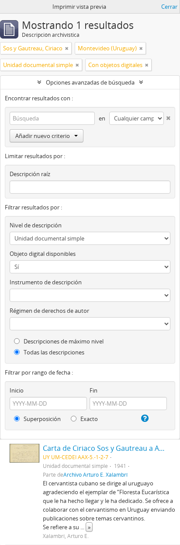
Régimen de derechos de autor (49, 311)
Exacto (88, 419)
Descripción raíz (30, 174)
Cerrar (169, 7)
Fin (93, 390)
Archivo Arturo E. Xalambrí (95, 474)
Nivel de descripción (36, 225)
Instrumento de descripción (46, 282)
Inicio (17, 390)
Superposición (41, 419)
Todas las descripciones (53, 352)
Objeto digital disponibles (43, 254)
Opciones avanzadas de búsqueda (90, 82)
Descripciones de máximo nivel (63, 341)
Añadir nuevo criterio (42, 136)
